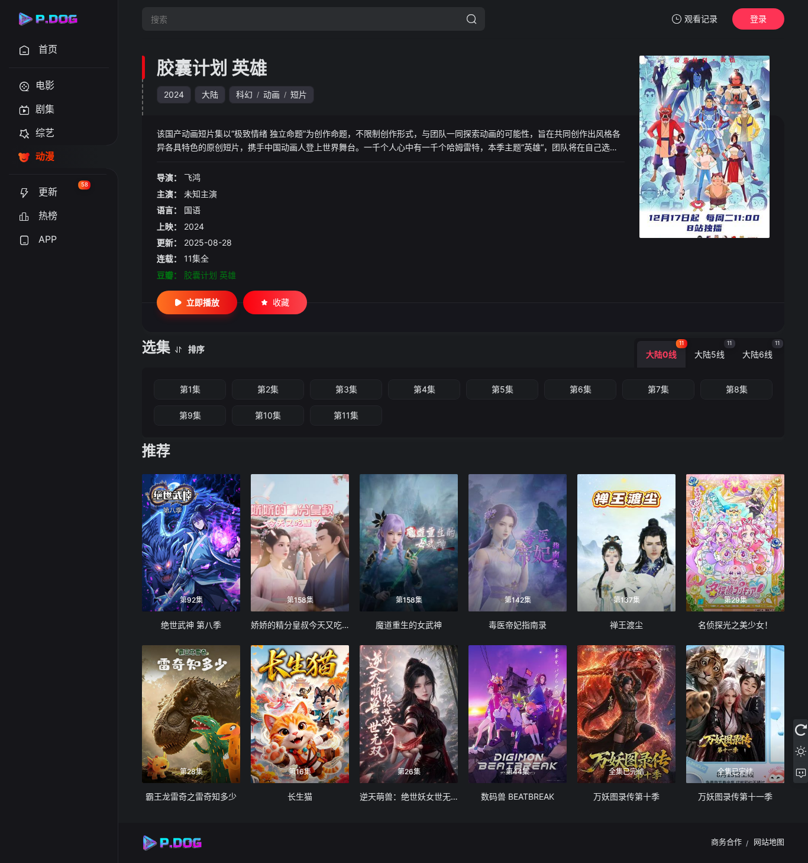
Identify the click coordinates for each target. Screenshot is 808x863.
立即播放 (202, 302)
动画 (271, 94)
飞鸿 (192, 177)
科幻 (244, 94)
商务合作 (726, 841)
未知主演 (200, 194)
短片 (298, 94)
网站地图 (769, 841)
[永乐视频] (53, 19)
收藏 (281, 302)
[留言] (800, 772)
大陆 (210, 94)
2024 (174, 94)
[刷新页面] (800, 729)
